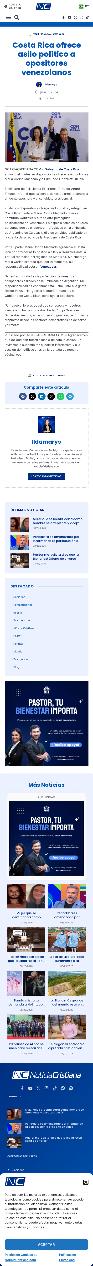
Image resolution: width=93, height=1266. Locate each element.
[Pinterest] (63, 1088)
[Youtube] (69, 17)
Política (18, 643)
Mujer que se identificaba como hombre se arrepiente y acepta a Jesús (58, 523)
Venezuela (48, 266)
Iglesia (17, 612)
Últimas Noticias (27, 509)
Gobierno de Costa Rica (62, 169)
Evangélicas (21, 659)
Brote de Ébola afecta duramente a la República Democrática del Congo (66, 962)
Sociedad (59, 34)
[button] (85, 1182)
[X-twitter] (75, 17)
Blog (16, 667)
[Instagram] (81, 17)
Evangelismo (21, 620)
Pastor (17, 636)
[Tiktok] (87, 17)
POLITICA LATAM (42, 34)
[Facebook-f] (63, 17)
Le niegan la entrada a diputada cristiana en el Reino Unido (67, 1048)
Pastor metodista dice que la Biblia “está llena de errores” (56, 556)
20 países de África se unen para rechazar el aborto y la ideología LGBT (26, 1050)
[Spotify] (71, 1088)
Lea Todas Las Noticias (46, 476)
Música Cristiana (23, 628)
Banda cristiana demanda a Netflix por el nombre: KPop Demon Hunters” (26, 1006)
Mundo (17, 651)
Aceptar (46, 1244)
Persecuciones (22, 604)
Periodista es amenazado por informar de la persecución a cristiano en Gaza (56, 541)
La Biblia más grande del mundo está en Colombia (67, 1004)
